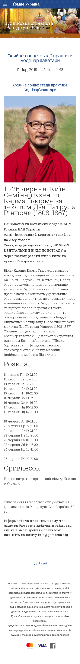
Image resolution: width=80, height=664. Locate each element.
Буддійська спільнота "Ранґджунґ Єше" (28, 25)
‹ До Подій (40, 563)
